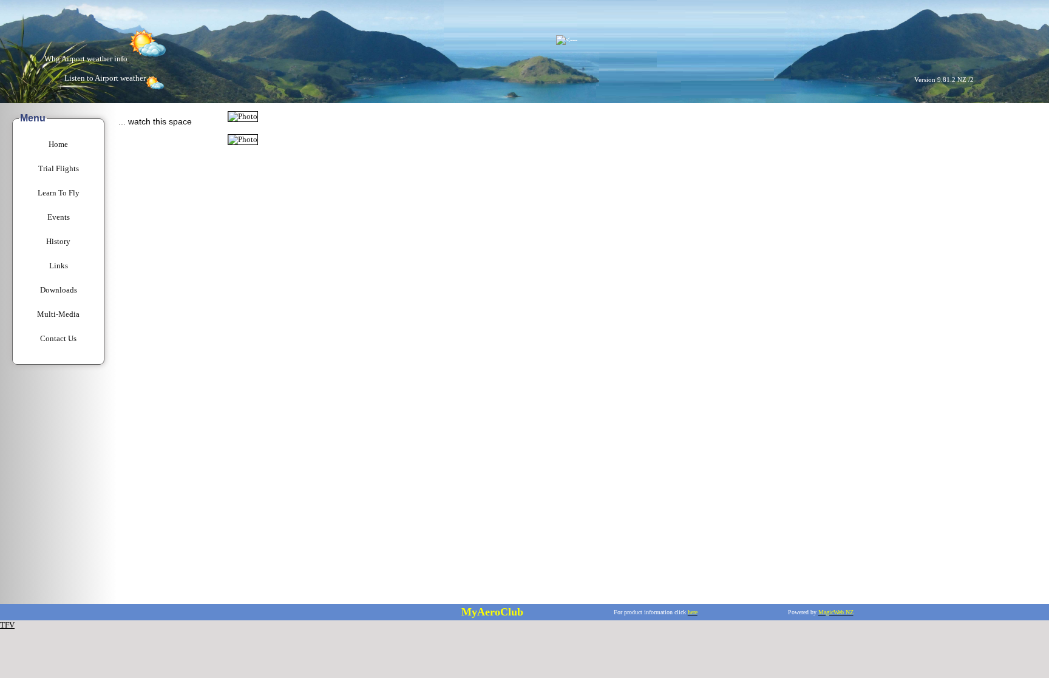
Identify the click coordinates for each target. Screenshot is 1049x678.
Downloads (58, 289)
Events (58, 217)
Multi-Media (58, 314)
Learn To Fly (59, 192)
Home (58, 144)
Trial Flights (58, 168)
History (58, 241)
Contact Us (58, 338)
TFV (7, 624)
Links (58, 265)
